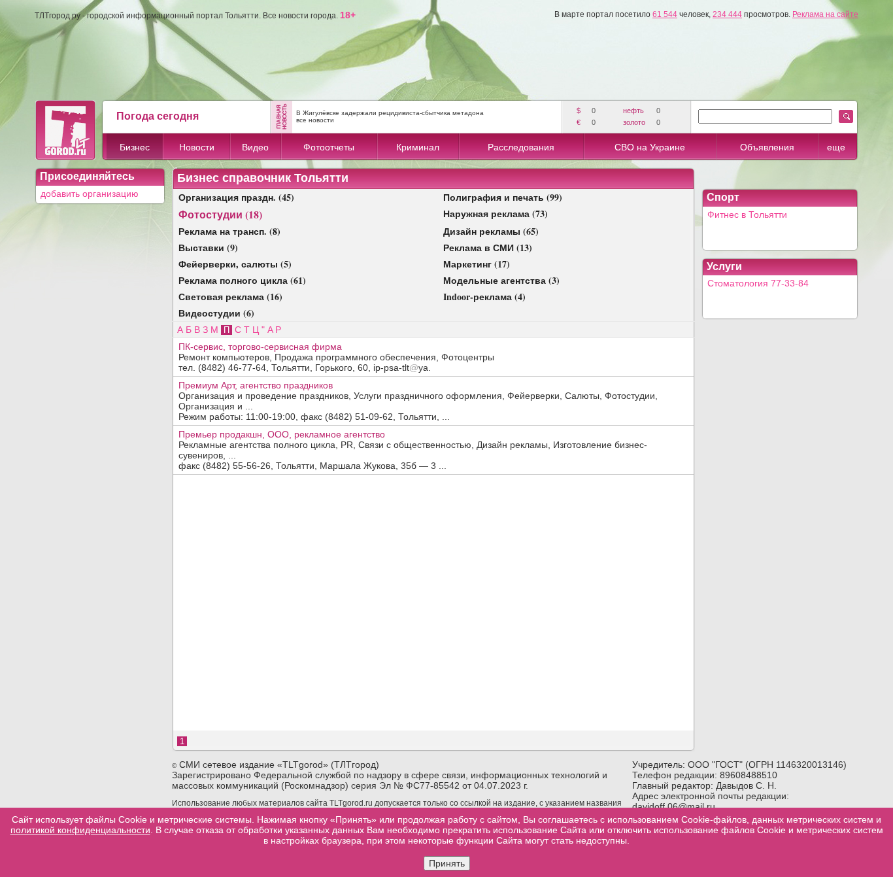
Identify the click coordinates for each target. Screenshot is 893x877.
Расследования (521, 147)
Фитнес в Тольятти (747, 214)
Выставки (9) (208, 247)
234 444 (727, 14)
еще (836, 147)
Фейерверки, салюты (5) (235, 264)
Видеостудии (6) (216, 313)
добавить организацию (90, 193)
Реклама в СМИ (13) (487, 247)
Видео (255, 147)
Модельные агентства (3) (501, 280)
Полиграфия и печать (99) (502, 197)
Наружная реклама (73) (495, 213)
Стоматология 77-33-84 (758, 283)
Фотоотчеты (328, 147)
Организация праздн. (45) (236, 197)
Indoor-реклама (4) (484, 296)
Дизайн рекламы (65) (491, 231)
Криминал (417, 147)
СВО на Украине (650, 147)
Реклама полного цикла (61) (242, 280)
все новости (315, 120)
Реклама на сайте (825, 14)
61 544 (664, 14)
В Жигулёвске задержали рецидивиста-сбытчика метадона (390, 112)
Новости (196, 147)
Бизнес (135, 147)
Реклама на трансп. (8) (229, 231)
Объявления (767, 147)
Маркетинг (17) (476, 264)
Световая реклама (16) (230, 296)
